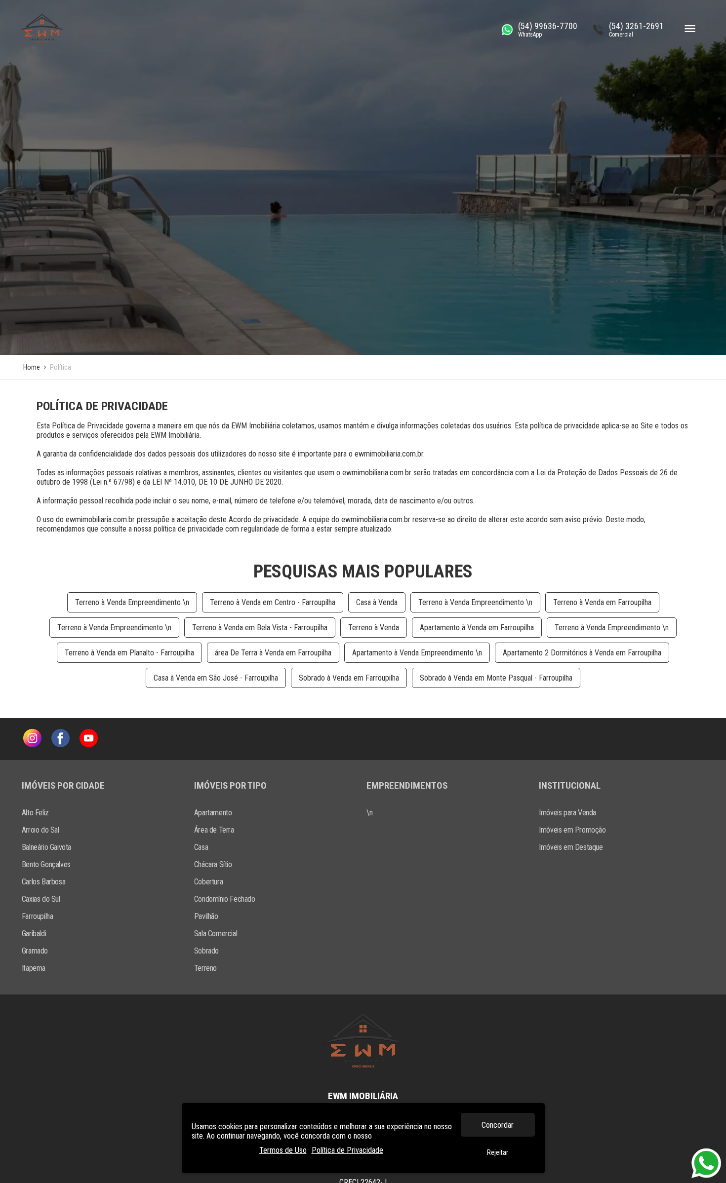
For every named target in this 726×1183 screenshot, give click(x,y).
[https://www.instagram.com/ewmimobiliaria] (32, 739)
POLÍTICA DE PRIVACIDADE (102, 406)
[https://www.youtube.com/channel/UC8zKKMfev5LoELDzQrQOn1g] (89, 739)
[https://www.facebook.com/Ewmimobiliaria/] (60, 739)
